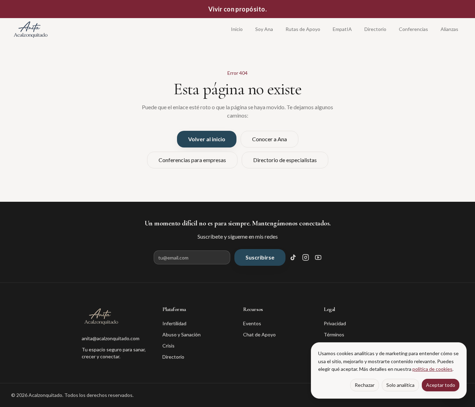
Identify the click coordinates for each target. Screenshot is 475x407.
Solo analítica (400, 385)
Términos (334, 334)
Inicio (237, 29)
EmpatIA (342, 29)
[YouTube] (318, 257)
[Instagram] (305, 257)
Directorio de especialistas (285, 160)
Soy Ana (264, 29)
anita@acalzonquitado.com (110, 338)
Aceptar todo (440, 385)
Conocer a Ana (269, 139)
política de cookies (432, 369)
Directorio (375, 29)
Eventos (252, 323)
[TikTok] (293, 257)
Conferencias (413, 29)
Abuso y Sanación (181, 334)
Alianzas (449, 29)
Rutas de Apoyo (302, 29)
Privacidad (335, 323)
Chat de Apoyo (259, 334)
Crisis (168, 346)
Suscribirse (259, 257)
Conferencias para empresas (192, 160)
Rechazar (365, 385)
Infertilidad (174, 323)
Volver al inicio (206, 139)
